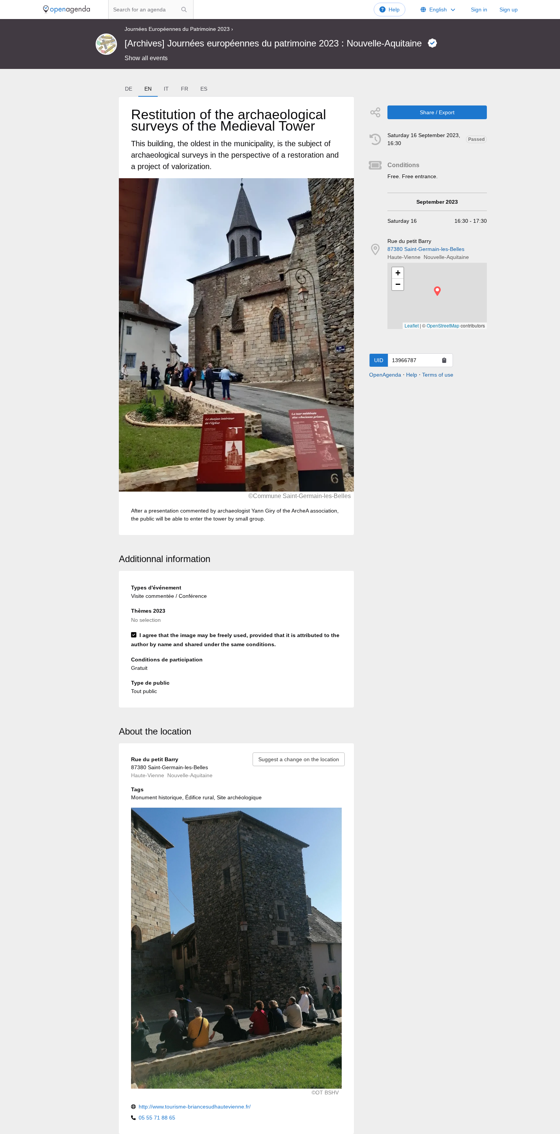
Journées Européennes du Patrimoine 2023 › (179, 29)
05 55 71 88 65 (157, 1118)
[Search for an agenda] (184, 9)
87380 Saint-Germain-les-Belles (425, 249)
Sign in (479, 9)
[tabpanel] (236, 316)
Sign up (508, 9)
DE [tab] (128, 89)
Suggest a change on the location (298, 759)
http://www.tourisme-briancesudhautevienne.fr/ (195, 1107)
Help (394, 9)
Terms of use (437, 375)
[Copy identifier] (444, 360)
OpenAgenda (385, 375)
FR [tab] (184, 89)
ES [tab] (203, 89)
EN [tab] (148, 89)
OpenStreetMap (443, 325)
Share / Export (437, 112)
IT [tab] (166, 89)
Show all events (146, 58)
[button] (437, 291)
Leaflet (412, 325)
